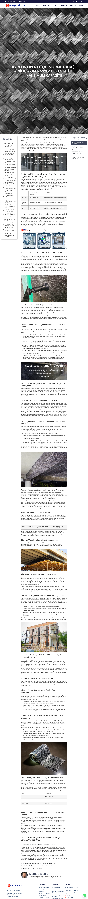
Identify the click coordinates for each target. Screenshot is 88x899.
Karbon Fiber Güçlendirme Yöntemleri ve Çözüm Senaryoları (10, 169)
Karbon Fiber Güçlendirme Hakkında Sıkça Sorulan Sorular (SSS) (10, 235)
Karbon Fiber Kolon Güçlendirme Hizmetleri (77, 147)
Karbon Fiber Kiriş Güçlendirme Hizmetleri (77, 150)
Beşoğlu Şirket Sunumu (44, 893)
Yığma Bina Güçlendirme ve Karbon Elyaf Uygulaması (10, 201)
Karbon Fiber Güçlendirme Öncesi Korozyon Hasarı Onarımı (10, 206)
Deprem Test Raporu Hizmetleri (56, 895)
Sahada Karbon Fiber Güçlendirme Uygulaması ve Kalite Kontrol (10, 163)
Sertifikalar (41, 891)
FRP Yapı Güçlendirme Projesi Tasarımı (10, 159)
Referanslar (73, 5)
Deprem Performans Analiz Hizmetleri (58, 892)
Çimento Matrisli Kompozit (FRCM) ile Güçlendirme (78, 158)
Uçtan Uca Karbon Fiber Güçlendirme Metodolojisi (9, 150)
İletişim (81, 5)
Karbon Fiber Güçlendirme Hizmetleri (78, 143)
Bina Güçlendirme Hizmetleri (56, 888)
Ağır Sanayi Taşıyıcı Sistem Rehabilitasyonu (9, 197)
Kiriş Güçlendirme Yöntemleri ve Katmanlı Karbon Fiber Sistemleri (10, 179)
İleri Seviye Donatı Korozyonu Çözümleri (10, 210)
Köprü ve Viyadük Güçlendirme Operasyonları (9, 192)
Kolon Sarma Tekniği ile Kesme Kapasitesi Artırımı (10, 174)
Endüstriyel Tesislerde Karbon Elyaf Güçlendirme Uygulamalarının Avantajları (10, 145)
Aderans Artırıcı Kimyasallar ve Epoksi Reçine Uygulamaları (10, 215)
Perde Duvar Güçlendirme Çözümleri (10, 187)
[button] (15, 139)
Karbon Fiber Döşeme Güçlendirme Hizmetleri (77, 154)
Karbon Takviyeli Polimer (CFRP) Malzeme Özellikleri (9, 224)
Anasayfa (37, 5)
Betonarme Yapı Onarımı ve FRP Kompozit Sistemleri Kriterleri (9, 229)
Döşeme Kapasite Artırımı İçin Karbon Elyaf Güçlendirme (9, 184)
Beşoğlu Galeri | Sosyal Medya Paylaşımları (44, 888)
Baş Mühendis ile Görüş (44, 166)
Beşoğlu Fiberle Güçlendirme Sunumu (44, 896)
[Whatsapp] (84, 895)
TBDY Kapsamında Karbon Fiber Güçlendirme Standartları (10, 219)
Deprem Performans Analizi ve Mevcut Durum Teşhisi (9, 155)
